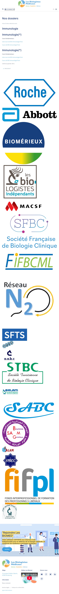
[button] (56, 9)
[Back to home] (29, 3)
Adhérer (7, 549)
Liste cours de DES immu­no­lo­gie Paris (12, 42)
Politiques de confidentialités (18, 587)
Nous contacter (6, 583)
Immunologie (13, 23)
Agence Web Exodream (7, 590)
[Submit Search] (53, 9)
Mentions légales (5, 587)
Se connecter (10, 9)
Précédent (7, 68)
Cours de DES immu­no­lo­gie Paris (11, 45)
